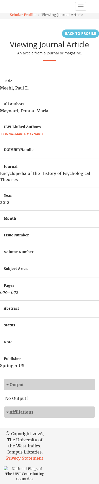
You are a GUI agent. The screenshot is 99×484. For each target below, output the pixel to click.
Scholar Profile (23, 14)
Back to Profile (80, 33)
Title (8, 81)
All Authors (14, 104)
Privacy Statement (24, 458)
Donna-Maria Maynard (22, 134)
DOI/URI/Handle (19, 149)
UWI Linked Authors (22, 127)
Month (10, 218)
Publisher (12, 358)
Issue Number (16, 235)
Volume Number (19, 252)
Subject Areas (16, 268)
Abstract (11, 308)
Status (9, 325)
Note (8, 342)
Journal (11, 166)
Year (8, 195)
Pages (9, 285)
